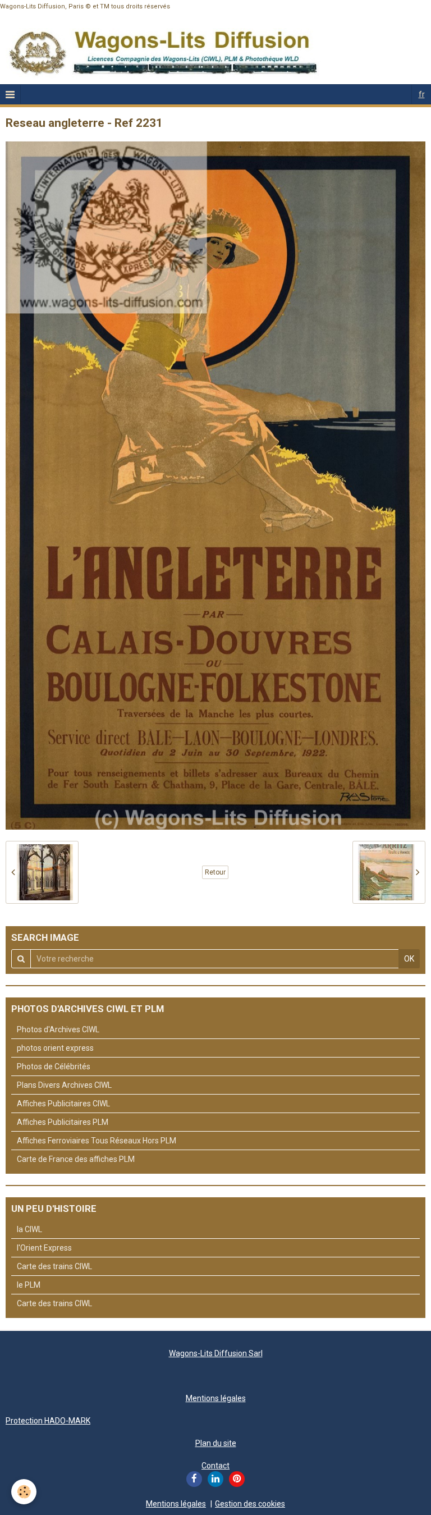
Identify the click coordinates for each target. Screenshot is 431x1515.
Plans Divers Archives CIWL (64, 1085)
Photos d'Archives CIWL (58, 1029)
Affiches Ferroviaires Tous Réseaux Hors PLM (96, 1140)
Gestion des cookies (250, 1503)
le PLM (28, 1284)
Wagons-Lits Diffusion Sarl (216, 1353)
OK (409, 958)
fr (422, 94)
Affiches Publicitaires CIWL (63, 1103)
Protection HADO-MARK (48, 1420)
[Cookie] (23, 1491)
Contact (215, 1465)
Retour (215, 872)
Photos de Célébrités (53, 1066)
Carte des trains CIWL (54, 1266)
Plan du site (215, 1443)
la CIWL (29, 1229)
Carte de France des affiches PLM (76, 1159)
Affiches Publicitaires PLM (62, 1122)
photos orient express (55, 1047)
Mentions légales (216, 1398)
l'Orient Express (44, 1247)
